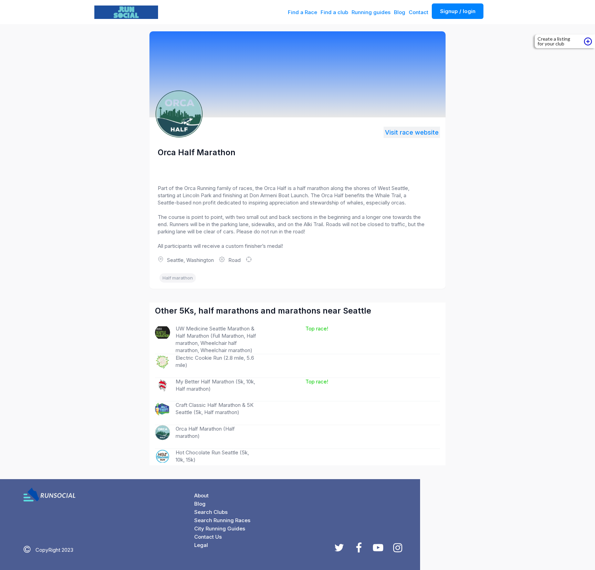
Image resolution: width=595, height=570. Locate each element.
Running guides (371, 12)
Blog (399, 12)
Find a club (334, 12)
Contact (418, 12)
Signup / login (458, 11)
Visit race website (412, 132)
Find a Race (302, 12)
